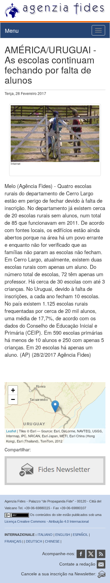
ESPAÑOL (80, 534)
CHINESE (52, 541)
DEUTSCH (34, 541)
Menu (12, 30)
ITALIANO (45, 534)
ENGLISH (62, 534)
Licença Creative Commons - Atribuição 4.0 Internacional (47, 521)
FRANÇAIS (13, 541)
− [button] (13, 399)
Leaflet (11, 430)
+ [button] (13, 390)
